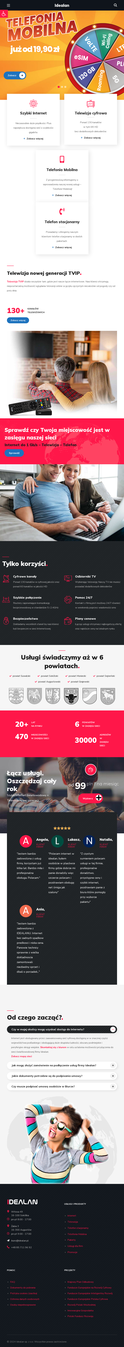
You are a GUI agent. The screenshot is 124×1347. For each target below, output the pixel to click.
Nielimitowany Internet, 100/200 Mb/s (20, 67)
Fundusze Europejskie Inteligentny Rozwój (90, 1293)
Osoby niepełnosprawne (23, 1304)
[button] (4, 14)
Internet (71, 1215)
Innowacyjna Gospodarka (80, 1310)
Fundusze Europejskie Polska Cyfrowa (87, 1299)
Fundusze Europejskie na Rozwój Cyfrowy (89, 1287)
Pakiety (71, 1240)
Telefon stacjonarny (77, 1228)
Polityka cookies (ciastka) (23, 1293)
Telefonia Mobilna (77, 1234)
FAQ (12, 1282)
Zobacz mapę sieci (21, 1056)
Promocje (72, 1252)
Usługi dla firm (75, 1246)
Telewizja (72, 1222)
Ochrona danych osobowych (24, 1299)
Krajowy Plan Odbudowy (80, 1282)
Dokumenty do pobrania (22, 1287)
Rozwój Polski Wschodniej (81, 1304)
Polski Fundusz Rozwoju (80, 1316)
